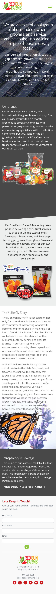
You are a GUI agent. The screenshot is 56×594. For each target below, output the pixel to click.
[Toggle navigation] (50, 6)
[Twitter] (30, 582)
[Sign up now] (27, 546)
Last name (7, 525)
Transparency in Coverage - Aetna (22, 486)
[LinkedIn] (41, 582)
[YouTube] (36, 582)
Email (4, 535)
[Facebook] (14, 582)
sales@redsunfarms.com (28, 577)
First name (7, 515)
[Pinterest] (25, 582)
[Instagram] (20, 582)
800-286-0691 (28, 574)
